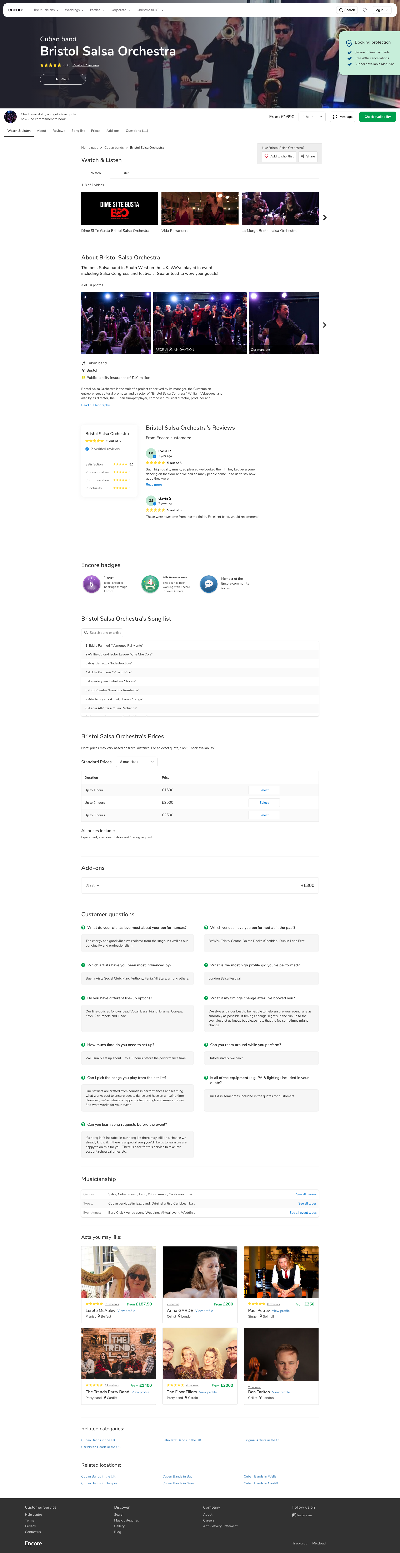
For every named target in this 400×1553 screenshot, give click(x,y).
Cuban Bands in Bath (178, 1476)
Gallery (119, 1526)
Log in (379, 10)
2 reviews (173, 1304)
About (207, 1514)
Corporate (118, 10)
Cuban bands (114, 147)
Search (349, 10)
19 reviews (112, 1304)
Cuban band (117, 1203)
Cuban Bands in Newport (100, 1483)
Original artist (161, 1203)
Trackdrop (299, 1543)
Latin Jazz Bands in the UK (181, 1440)
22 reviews (112, 1385)
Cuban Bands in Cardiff (261, 1483)
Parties (95, 10)
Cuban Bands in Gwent (179, 1483)
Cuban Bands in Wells (260, 1476)
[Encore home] (15, 10)
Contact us (33, 1532)
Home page (89, 147)
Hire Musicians (43, 10)
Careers (209, 1520)
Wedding (152, 1212)
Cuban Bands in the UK (98, 1440)
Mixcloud (319, 1543)
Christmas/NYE (148, 10)
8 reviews (273, 1304)
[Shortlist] (365, 10)
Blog (117, 1532)
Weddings (72, 10)
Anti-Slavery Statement (220, 1526)
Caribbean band (184, 1203)
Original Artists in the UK (262, 1440)
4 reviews (192, 1385)
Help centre (33, 1514)
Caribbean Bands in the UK (101, 1447)
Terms (29, 1520)
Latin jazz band (139, 1203)
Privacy (30, 1526)
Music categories (126, 1520)
